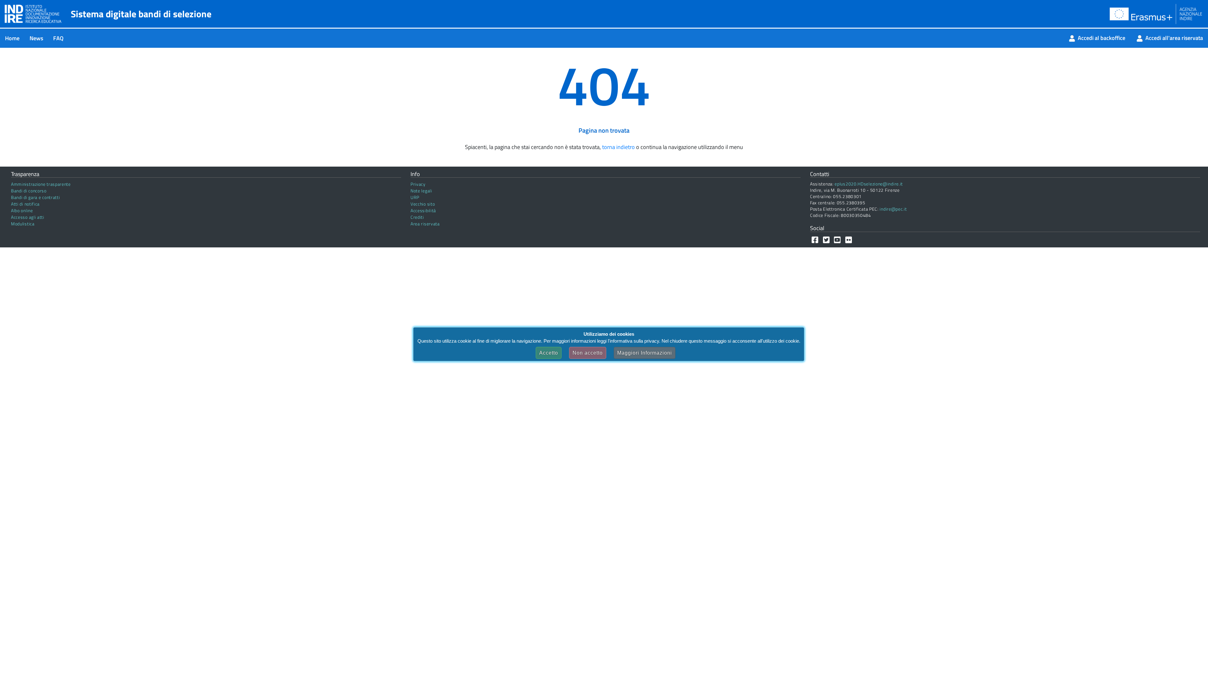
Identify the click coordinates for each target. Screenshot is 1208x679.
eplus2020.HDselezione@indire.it (869, 183)
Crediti (417, 217)
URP (415, 197)
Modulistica (23, 223)
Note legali (421, 190)
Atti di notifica (25, 204)
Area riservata (425, 223)
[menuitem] (12, 38)
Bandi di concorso (29, 190)
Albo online (22, 210)
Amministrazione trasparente (41, 184)
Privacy (418, 184)
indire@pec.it (893, 209)
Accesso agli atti (27, 217)
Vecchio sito (423, 204)
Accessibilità (423, 210)
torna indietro (618, 147)
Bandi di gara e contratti (35, 197)
